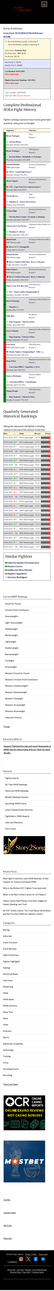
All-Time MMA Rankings (16, 784)
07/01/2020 (8, 442)
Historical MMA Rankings (17, 791)
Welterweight (11, 635)
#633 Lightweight (12, 74)
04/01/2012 (8, 542)
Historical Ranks (10, 974)
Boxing (6, 930)
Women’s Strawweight (15, 705)
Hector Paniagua (13, 136)
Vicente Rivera (12, 196)
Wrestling (7, 1075)
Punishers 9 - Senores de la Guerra (22, 202)
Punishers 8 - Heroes (17, 232)
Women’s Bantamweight (16, 692)
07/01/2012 (8, 538)
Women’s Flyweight (14, 698)
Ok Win (7, 1200)
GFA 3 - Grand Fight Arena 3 (20, 172)
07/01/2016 (8, 501)
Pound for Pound (13, 603)
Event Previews (10, 942)
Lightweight (10, 641)
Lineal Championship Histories (19, 809)
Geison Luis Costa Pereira (16, 226)
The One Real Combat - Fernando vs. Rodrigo (27, 217)
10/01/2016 (8, 497)
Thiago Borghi (12, 391)
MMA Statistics (10, 1005)
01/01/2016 (8, 510)
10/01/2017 (8, 479)
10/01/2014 (8, 533)
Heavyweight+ (12, 616)
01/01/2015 (8, 529)
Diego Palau (11, 361)
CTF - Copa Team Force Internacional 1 (25, 187)
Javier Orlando (12, 331)
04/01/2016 (8, 506)
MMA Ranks (8, 999)
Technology (8, 1050)
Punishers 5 (13, 307)
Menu (44, 4)
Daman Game (10, 1212)
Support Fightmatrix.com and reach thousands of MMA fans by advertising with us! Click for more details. (27, 749)
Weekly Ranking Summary (17, 797)
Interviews (8, 980)
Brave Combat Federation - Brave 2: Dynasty (27, 262)
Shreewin (11, 1270)
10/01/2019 (8, 456)
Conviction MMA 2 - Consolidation (22, 382)
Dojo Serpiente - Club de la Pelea (22, 322)
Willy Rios (10, 316)
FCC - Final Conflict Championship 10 (24, 292)
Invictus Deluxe (15, 142)
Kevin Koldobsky (13, 28)
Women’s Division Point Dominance (21, 679)
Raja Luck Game (11, 1084)
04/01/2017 (8, 488)
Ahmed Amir (11, 239)
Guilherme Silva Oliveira (19, 570)
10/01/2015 (8, 515)
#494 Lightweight (12, 83)
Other (5, 1024)
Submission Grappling (13, 1043)
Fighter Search (12, 778)
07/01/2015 (8, 519)
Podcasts (7, 1031)
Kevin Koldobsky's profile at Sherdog (22, 41)
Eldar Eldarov (12, 269)
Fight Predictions (11, 955)
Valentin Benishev (24, 96)
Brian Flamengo (12, 301)
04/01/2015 (8, 524)
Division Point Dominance (17, 610)
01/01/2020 (8, 451)
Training (7, 1056)
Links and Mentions (14, 822)
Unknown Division (13, 717)
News (5, 1018)
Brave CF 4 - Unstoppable (19, 247)
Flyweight (9, 660)
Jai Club (20, 1270)
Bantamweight (11, 654)
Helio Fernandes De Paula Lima (23, 562)
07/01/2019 (8, 460)
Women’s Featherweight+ (17, 686)
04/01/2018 (8, 469)
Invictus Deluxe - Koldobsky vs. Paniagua (25, 157)
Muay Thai (8, 1012)
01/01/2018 (8, 474)
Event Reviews (9, 948)
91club (7, 726)
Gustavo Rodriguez (13, 376)
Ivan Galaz (10, 344)
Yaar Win (26, 1272)
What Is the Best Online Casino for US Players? (24, 894)
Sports (6, 1037)
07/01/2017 (8, 483)
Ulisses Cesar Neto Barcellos (17, 286)
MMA (5, 993)
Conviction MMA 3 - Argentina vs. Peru (24, 367)
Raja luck (8, 1238)
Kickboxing (8, 986)
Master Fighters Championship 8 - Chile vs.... (26, 352)
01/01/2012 (8, 547)
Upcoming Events (11, 1069)
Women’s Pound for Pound (17, 673)
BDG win (8, 1225)
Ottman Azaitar (12, 254)
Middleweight (11, 629)
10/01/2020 (8, 438)
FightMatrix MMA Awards (17, 816)
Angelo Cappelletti (17, 573)
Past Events (10, 828)
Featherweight (12, 648)
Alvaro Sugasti (12, 181)
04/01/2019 (8, 465)
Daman (28, 1270)
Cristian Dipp (11, 211)
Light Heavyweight (14, 622)
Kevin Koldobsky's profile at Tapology (22, 44)
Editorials (7, 936)
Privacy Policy (31, 1254)
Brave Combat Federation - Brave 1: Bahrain (27, 277)
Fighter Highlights (11, 961)
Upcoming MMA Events (16, 803)
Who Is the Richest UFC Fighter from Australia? (25, 888)
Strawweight (11, 667)
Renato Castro (15, 566)
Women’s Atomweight (15, 711)
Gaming (6, 967)
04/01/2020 (8, 447)
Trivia (5, 1062)
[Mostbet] (24, 1181)
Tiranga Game (38, 1272)
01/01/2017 (8, 492)
